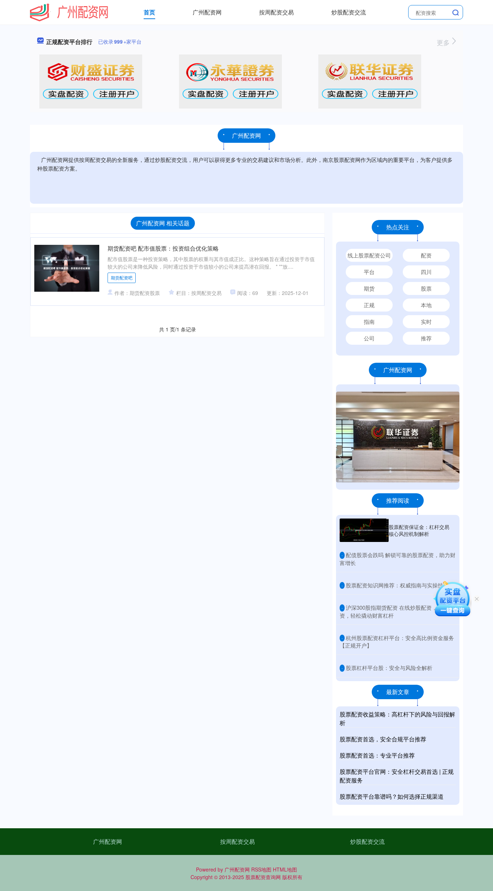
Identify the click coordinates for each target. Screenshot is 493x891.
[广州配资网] (69, 11)
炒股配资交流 (348, 12)
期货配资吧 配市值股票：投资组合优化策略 (163, 248)
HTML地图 (285, 869)
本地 (426, 305)
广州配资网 (207, 12)
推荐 (426, 338)
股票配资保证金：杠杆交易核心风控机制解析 (419, 530)
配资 (426, 255)
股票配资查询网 (263, 877)
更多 (444, 42)
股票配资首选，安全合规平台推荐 (383, 739)
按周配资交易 (276, 12)
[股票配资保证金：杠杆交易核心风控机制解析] (364, 530)
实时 (426, 321)
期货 (369, 288)
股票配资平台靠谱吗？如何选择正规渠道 (392, 796)
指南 (369, 321)
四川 (426, 271)
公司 (369, 338)
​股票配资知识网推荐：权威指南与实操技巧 (397, 585)
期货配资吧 (121, 277)
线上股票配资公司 (369, 255)
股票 (426, 288)
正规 (369, 305)
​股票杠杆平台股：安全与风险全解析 (389, 667)
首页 (149, 12)
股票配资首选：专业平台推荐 (377, 755)
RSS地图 (261, 869)
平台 (369, 271)
